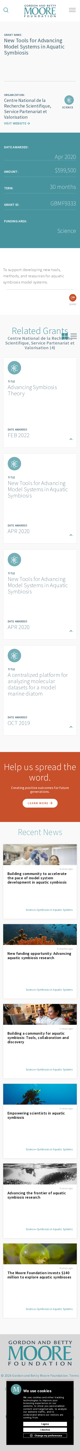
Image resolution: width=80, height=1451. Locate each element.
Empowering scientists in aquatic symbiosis (36, 1115)
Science (30, 910)
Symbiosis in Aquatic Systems (55, 910)
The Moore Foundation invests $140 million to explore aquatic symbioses (39, 1275)
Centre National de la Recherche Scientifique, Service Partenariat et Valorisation (27, 108)
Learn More (38, 803)
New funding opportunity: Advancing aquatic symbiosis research (39, 955)
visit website (15, 123)
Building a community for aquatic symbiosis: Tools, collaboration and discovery (38, 1037)
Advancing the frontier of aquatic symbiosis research (36, 1195)
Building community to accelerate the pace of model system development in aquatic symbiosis (37, 878)
